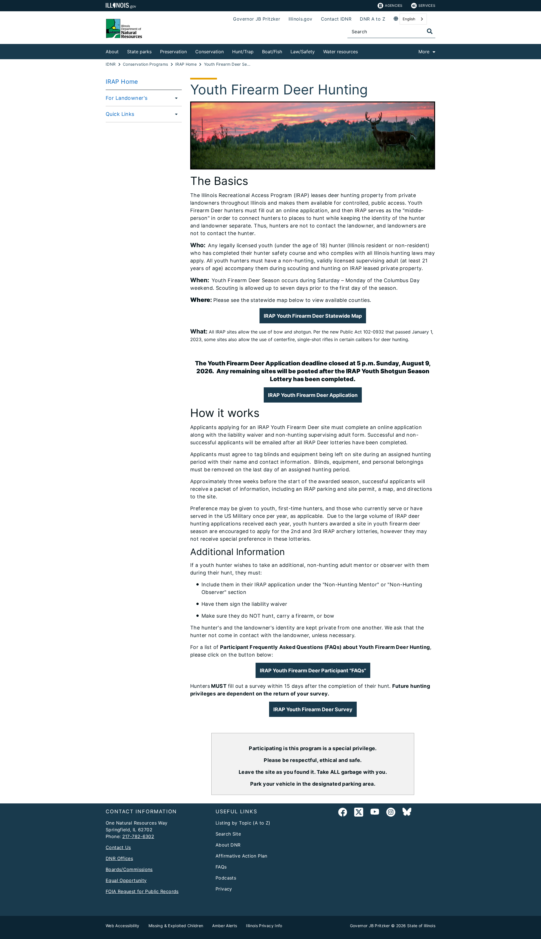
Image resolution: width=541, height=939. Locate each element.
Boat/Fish (272, 51)
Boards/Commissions (129, 869)
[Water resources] (362, 50)
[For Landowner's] (175, 98)
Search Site (228, 834)
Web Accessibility (122, 925)
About (112, 51)
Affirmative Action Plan (241, 856)
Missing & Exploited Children (175, 925)
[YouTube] (374, 813)
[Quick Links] (175, 114)
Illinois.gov (300, 19)
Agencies (393, 5)
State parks (139, 51)
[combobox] (413, 19)
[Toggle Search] (430, 31)
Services (426, 5)
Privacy (224, 889)
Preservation (173, 51)
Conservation (209, 51)
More (423, 51)
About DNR (228, 845)
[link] (342, 813)
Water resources (340, 51)
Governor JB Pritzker (256, 19)
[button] (313, 670)
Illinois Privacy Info (264, 925)
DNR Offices (119, 858)
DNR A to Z (372, 19)
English (409, 19)
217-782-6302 (138, 836)
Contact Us (118, 847)
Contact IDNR (336, 19)
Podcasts (226, 878)
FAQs (221, 867)
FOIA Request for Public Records (142, 891)
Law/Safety (303, 51)
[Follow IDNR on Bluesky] (406, 813)
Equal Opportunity (126, 880)
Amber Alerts (224, 925)
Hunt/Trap (243, 51)
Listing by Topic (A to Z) (243, 823)
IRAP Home (122, 81)
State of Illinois (421, 925)
